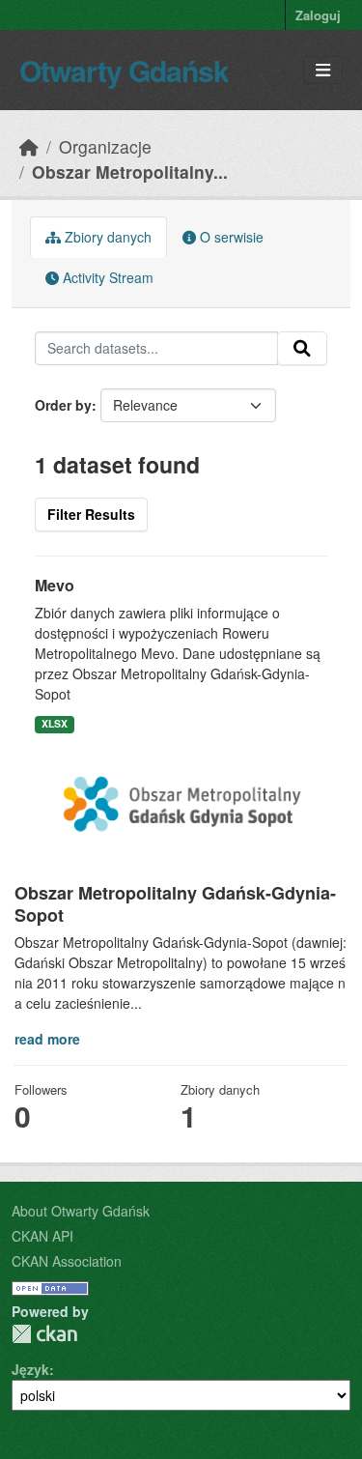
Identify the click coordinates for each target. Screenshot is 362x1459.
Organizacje (105, 146)
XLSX (55, 723)
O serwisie (230, 236)
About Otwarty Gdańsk (81, 1210)
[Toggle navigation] (323, 70)
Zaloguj (318, 15)
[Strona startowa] (29, 146)
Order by (63, 405)
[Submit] (302, 348)
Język (30, 1369)
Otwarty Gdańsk (124, 70)
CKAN (44, 1334)
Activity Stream (106, 277)
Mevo (54, 585)
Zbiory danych (106, 236)
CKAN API (42, 1235)
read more (47, 1038)
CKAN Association (67, 1261)
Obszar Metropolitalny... (130, 171)
